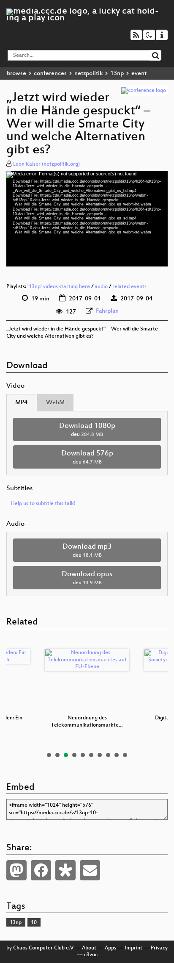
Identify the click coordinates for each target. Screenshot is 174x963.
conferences (50, 73)
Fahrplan (107, 311)
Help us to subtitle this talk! (43, 504)
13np (117, 73)
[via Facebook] (41, 870)
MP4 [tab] (21, 402)
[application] (87, 218)
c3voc (91, 955)
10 (125, 755)
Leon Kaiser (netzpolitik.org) (46, 164)
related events (129, 287)
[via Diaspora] (65, 870)
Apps (110, 948)
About (89, 948)
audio (101, 287)
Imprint (133, 948)
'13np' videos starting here (58, 287)
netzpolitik (88, 73)
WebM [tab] (55, 402)
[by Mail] (90, 870)
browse (16, 73)
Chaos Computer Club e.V (43, 948)
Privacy (159, 948)
